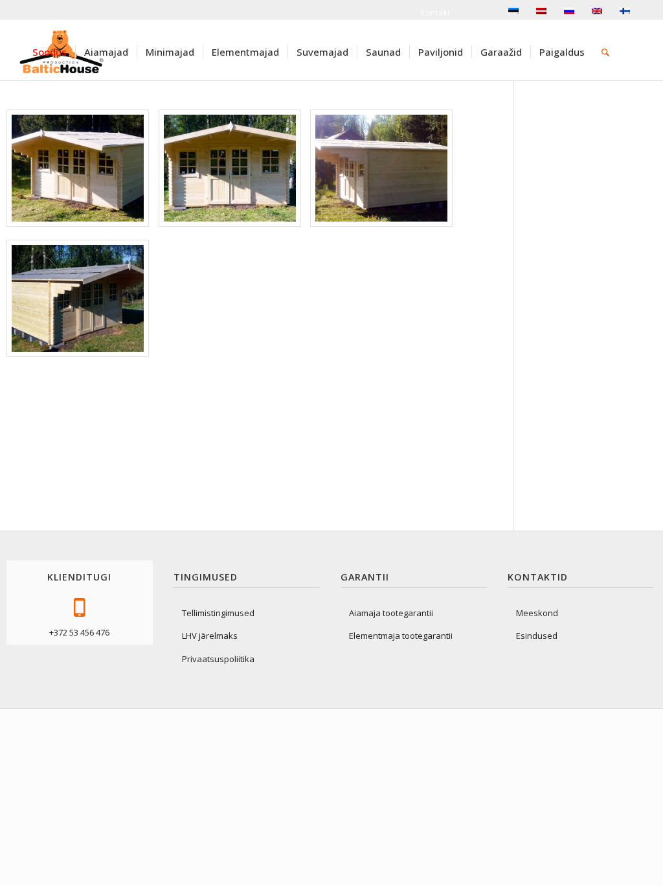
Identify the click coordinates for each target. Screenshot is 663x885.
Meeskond (537, 613)
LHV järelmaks (210, 635)
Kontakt (435, 12)
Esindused (536, 635)
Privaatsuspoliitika (218, 659)
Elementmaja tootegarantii (401, 635)
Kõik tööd (581, 123)
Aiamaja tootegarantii (391, 613)
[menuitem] (49, 51)
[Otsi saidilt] (605, 51)
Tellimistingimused (218, 613)
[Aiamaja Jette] (77, 168)
